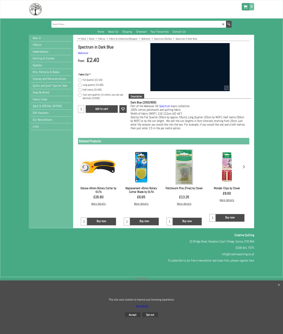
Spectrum (164, 106)
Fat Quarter (93, 80)
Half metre (92, 89)
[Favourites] (123, 109)
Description (136, 96)
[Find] (229, 24)
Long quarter (93, 85)
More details (98, 204)
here (251, 260)
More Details (142, 306)
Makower (83, 53)
